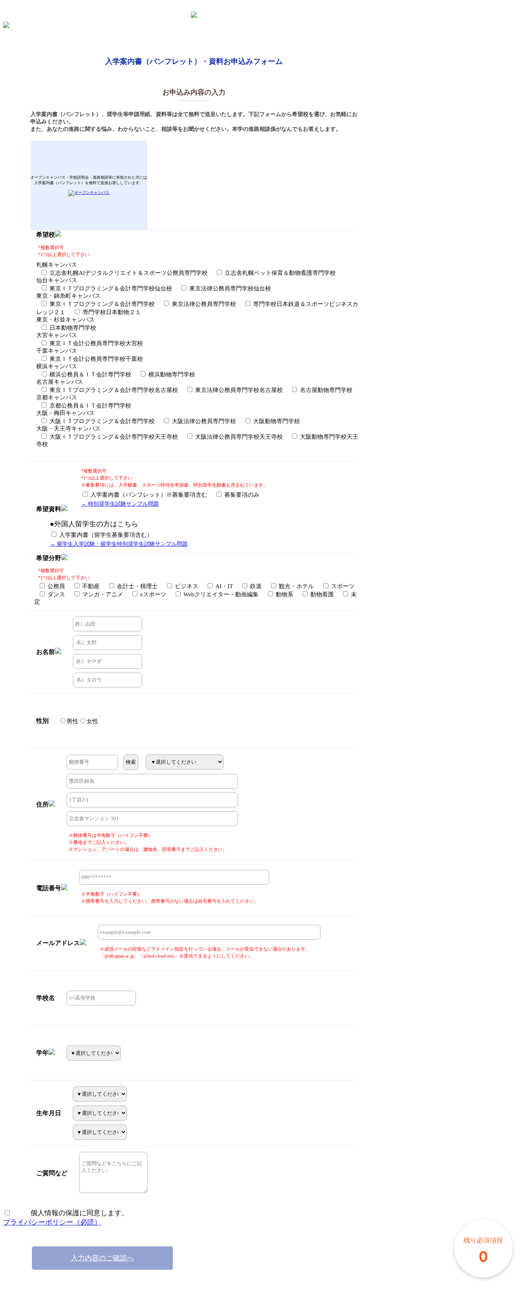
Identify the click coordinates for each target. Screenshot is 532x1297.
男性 (72, 721)
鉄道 (255, 586)
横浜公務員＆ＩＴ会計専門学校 (89, 374)
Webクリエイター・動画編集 (220, 594)
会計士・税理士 (136, 586)
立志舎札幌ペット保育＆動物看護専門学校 (279, 273)
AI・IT (223, 586)
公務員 (55, 586)
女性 (92, 721)
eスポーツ (152, 594)
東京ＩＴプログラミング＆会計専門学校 (101, 304)
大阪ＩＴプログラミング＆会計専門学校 (101, 421)
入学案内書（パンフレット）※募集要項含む (148, 495)
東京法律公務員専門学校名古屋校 (238, 390)
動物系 (283, 594)
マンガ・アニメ (102, 594)
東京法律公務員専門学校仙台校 (229, 288)
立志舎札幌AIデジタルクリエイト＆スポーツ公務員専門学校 (128, 273)
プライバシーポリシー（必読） (52, 1222)
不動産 (90, 586)
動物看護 (321, 594)
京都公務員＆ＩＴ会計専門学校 (89, 405)
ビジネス (185, 586)
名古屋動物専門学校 (325, 390)
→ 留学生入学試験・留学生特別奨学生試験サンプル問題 (119, 544)
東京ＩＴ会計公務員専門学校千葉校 (95, 359)
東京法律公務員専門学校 (203, 304)
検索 (131, 762)
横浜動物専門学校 (171, 374)
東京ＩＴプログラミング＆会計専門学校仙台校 (110, 288)
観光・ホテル (295, 586)
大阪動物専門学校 (276, 421)
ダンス (55, 594)
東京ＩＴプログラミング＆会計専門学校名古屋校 (113, 390)
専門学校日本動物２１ (111, 312)
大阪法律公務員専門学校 (203, 421)
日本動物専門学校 (72, 328)
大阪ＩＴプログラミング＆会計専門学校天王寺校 (113, 437)
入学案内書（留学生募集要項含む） (105, 535)
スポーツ (341, 586)
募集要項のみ (241, 495)
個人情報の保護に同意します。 (70, 1213)
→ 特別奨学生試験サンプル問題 (120, 504)
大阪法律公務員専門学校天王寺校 (238, 437)
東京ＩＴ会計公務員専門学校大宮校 (95, 343)
